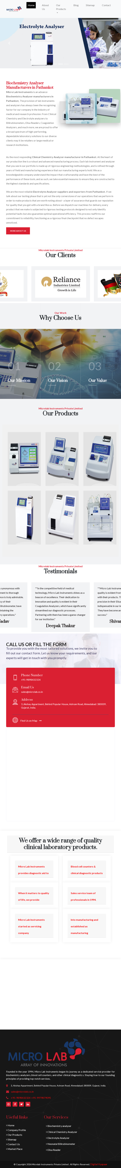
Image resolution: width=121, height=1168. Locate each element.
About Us (45, 7)
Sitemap (90, 5)
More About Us (18, 231)
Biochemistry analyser (59, 1125)
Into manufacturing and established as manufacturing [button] (84, 926)
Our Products (14, 1134)
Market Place (14, 1148)
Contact (106, 5)
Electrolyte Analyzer (58, 1137)
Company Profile (16, 1129)
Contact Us (13, 1144)
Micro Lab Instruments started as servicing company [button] (31, 926)
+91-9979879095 (41, 1097)
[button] (9, 43)
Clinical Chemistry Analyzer (62, 1131)
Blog (76, 5)
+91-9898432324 (20, 1097)
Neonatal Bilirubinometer (61, 1143)
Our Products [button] (61, 7)
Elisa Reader (54, 1149)
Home (32, 5)
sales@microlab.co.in (22, 1091)
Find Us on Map (29, 720)
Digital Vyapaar (98, 1164)
